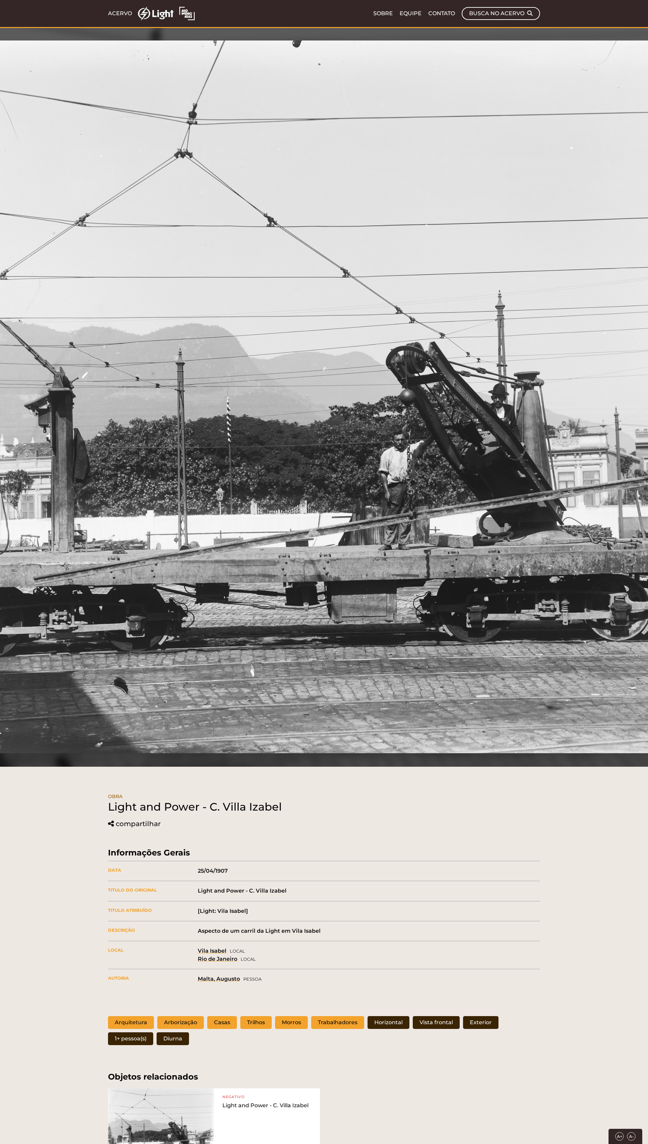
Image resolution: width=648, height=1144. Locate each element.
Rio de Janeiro (217, 959)
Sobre (383, 13)
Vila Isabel (212, 951)
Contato (441, 13)
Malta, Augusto (219, 979)
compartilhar (138, 824)
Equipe (411, 13)
